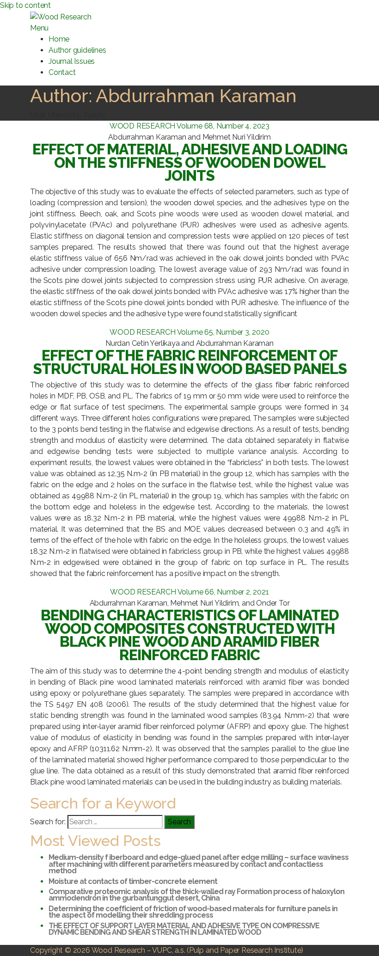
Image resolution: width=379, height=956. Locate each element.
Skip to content (25, 5)
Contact (62, 72)
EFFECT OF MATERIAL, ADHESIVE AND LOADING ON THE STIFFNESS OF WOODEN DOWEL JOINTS (189, 162)
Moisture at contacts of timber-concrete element (133, 881)
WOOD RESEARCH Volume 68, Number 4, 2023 (189, 126)
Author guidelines (77, 50)
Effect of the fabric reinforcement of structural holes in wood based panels (190, 362)
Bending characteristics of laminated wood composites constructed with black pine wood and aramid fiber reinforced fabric (190, 635)
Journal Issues (72, 61)
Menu (39, 28)
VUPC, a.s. (168, 950)
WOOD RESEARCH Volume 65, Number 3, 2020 (189, 332)
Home (59, 39)
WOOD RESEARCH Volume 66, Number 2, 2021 (189, 592)
